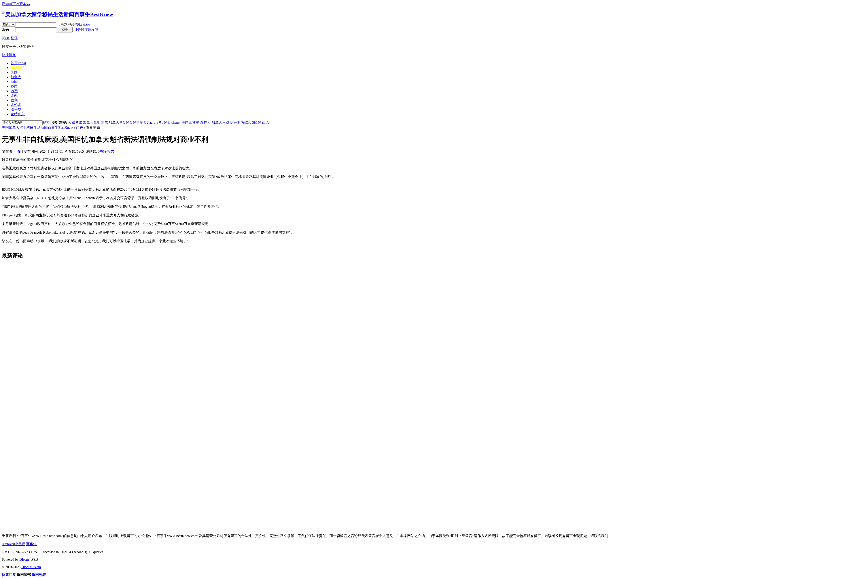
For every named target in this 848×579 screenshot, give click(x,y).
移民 (14, 86)
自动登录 (68, 24)
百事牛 (31, 544)
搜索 (46, 122)
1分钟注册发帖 (87, 29)
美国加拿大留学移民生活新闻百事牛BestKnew (37, 127)
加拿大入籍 (220, 122)
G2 (146, 122)
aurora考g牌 (158, 122)
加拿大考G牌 (119, 122)
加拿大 (16, 77)
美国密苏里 (190, 122)
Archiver (8, 544)
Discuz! (24, 559)
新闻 (14, 81)
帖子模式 (107, 151)
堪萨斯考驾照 (240, 122)
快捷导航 (9, 55)
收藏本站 (23, 4)
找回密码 (83, 24)
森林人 (205, 122)
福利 (14, 100)
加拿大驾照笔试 (95, 122)
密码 (5, 29)
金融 (14, 95)
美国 (14, 72)
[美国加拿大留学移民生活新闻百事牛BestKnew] (57, 14)
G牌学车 (136, 122)
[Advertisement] (35, 329)
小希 (17, 151)
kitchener (174, 122)
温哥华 (16, 109)
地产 (14, 91)
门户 (79, 127)
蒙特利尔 (18, 114)
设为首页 (9, 4)
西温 (265, 122)
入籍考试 (75, 122)
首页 (18, 63)
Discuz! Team (31, 567)
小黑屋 (20, 544)
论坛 (18, 68)
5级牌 (256, 122)
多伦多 (16, 105)
